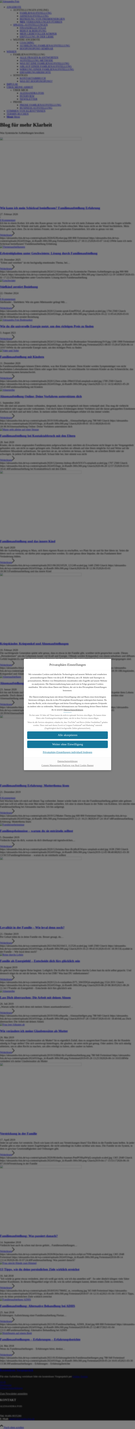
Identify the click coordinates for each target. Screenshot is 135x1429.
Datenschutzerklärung (73, 709)
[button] (67, 735)
